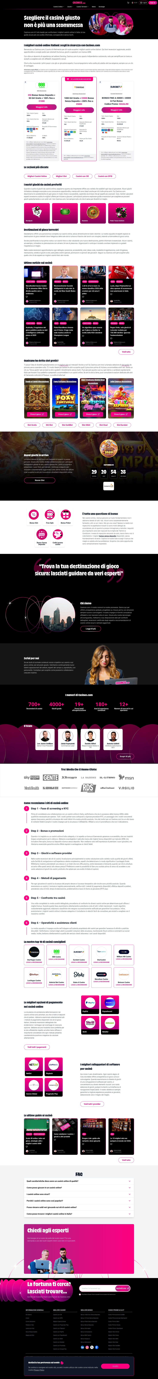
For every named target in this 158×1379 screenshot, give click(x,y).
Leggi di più (91, 629)
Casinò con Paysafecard (60, 1335)
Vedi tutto (126, 352)
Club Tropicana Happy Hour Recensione (93, 381)
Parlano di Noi (30, 1325)
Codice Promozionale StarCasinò (117, 1318)
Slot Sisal (103, 425)
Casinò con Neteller (58, 1342)
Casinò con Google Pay (59, 1349)
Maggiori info (79, 110)
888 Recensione (41, 91)
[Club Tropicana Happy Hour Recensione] (93, 398)
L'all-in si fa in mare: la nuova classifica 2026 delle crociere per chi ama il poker (92, 290)
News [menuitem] (94, 7)
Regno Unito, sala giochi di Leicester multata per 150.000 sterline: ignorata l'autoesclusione (120, 331)
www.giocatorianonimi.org (77, 157)
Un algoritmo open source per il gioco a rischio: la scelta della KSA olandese (92, 330)
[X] (92, 1347)
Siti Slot (49, 425)
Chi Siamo (29, 1314)
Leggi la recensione (34, 962)
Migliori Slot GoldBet (114, 1345)
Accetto (115, 1366)
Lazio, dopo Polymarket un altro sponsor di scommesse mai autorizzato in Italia (121, 288)
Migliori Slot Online (113, 1332)
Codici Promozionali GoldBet (116, 1314)
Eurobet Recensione (116, 93)
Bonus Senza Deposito (87, 1325)
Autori (27, 1318)
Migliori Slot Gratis (113, 1335)
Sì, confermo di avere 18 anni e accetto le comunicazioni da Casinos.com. (99, 1294)
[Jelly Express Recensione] (121, 398)
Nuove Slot (39, 480)
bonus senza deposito (107, 536)
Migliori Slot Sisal (113, 1342)
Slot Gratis (32, 425)
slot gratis (125, 365)
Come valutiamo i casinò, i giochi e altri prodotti (64, 1135)
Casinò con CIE (82, 176)
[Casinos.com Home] (79, 3)
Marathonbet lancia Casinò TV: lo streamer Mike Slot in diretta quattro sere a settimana (36, 290)
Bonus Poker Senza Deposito (89, 1321)
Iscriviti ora (121, 1288)
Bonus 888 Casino (86, 1335)
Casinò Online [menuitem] (57, 7)
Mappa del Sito (30, 1335)
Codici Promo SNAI (113, 1321)
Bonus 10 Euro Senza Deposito (89, 1318)
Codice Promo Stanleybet (115, 1328)
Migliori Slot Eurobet (114, 1349)
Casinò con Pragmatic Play (60, 1325)
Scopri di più (125, 756)
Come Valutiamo (30, 1321)
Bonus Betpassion (86, 1342)
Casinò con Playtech (59, 1328)
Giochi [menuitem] (69, 7)
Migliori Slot (61, 176)
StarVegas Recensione (79, 94)
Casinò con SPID (105, 176)
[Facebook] (96, 1347)
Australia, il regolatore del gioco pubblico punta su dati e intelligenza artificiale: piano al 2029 (36, 331)
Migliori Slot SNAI (113, 1338)
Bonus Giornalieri (86, 1328)
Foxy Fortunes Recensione (65, 381)
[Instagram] (87, 1347)
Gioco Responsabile (31, 1332)
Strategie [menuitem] (102, 7)
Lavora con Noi (30, 1328)
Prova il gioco (35, 414)
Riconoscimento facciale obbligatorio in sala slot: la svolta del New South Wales (64, 288)
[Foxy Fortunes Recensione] (65, 398)
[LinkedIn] (82, 1347)
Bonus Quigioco (85, 1338)
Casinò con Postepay (59, 1345)
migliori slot (63, 365)
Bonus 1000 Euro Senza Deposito (90, 1314)
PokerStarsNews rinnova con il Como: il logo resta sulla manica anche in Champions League (63, 331)
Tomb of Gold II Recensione (37, 381)
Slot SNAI (86, 425)
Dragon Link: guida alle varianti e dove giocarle (91, 1139)
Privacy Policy (39, 1370)
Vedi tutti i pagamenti (37, 1047)
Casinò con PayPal (58, 1332)
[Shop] (128, 2)
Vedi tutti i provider (92, 1104)
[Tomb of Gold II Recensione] (37, 398)
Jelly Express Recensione (121, 381)
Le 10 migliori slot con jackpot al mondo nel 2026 (120, 1139)
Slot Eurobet (122, 425)
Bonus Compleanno (86, 1332)
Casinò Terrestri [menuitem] (82, 7)
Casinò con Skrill (58, 1338)
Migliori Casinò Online (37, 176)
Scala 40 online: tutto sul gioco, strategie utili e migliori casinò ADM (35, 1141)
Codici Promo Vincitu (114, 1325)
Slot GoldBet (67, 425)
